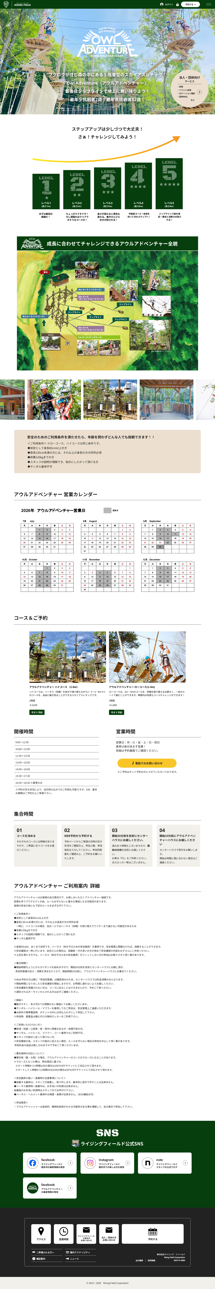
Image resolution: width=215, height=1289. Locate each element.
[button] (177, 4)
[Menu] (209, 4)
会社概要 (139, 1260)
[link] (67, 687)
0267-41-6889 (179, 1260)
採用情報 (151, 1260)
